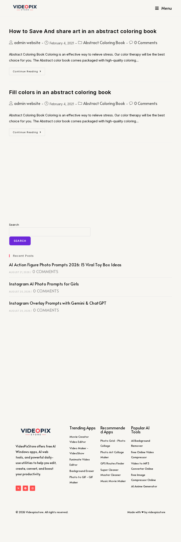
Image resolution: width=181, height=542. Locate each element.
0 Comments (145, 42)
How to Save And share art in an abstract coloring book (82, 31)
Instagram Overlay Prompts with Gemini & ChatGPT (58, 303)
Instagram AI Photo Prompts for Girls (44, 284)
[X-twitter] (18, 488)
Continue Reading (29, 70)
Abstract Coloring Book (104, 42)
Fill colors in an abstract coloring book (60, 92)
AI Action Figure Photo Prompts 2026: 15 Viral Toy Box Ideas (65, 264)
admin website (27, 42)
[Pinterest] (25, 488)
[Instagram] (32, 488)
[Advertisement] (90, 182)
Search (14, 224)
